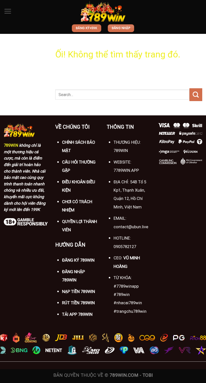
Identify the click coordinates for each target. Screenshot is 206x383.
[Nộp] (195, 94)
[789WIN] (103, 11)
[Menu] (8, 11)
